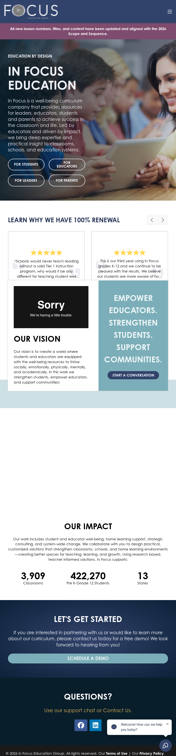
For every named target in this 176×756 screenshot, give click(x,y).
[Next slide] (162, 220)
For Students (26, 164)
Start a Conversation (133, 375)
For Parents (67, 180)
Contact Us (116, 710)
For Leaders (26, 180)
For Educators (67, 164)
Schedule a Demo (88, 658)
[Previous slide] (152, 220)
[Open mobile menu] (170, 11)
